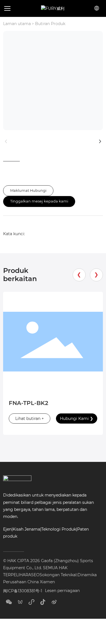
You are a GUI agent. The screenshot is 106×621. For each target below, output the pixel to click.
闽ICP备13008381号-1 (22, 590)
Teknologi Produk (58, 529)
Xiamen (47, 581)
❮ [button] (79, 274)
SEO (35, 574)
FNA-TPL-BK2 (28, 403)
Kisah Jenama (26, 529)
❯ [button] (96, 274)
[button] (9, 8)
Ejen (7, 529)
